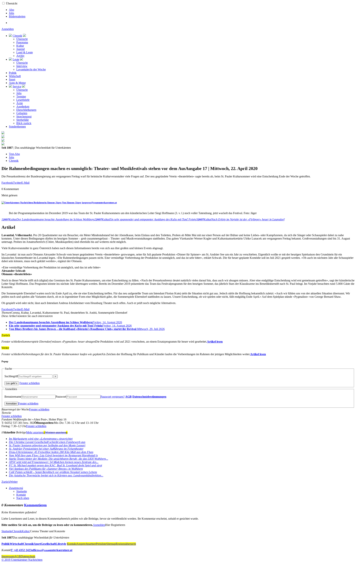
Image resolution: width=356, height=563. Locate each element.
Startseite (21, 491)
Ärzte (19, 103)
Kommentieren (35, 505)
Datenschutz (28, 556)
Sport (12, 79)
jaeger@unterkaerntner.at (99, 202)
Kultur (20, 45)
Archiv (20, 55)
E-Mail (25, 182)
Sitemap (111, 543)
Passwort (61, 396)
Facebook (7, 182)
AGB (128, 396)
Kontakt (21, 494)
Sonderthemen (17, 126)
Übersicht (11, 3)
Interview (21, 66)
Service (17, 86)
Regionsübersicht (126, 543)
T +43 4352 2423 (21, 550)
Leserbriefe (22, 99)
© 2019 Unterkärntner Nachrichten (21, 559)
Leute (16, 59)
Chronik (17, 35)
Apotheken (22, 106)
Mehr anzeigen (35, 432)
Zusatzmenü (16, 488)
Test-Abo (14, 154)
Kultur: (26, 531)
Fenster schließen (29, 383)
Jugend (20, 49)
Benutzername (12, 396)
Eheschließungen (26, 109)
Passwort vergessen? (112, 396)
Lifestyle (61, 543)
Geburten (21, 113)
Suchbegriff (11, 376)
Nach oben (22, 498)
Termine (21, 96)
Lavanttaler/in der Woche (31, 69)
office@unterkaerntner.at (52, 550)
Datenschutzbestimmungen (149, 396)
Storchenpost (24, 116)
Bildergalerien (17, 16)
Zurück (5, 481)
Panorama (22, 42)
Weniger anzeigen (56, 432)
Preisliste (101, 543)
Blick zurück (23, 123)
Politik (13, 72)
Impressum (7, 556)
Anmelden (7, 29)
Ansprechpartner (86, 543)
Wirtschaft (15, 76)
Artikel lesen (215, 341)
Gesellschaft (48, 543)
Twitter (17, 182)
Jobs (11, 13)
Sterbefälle (22, 119)
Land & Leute (24, 52)
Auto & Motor (17, 82)
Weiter (14, 481)
